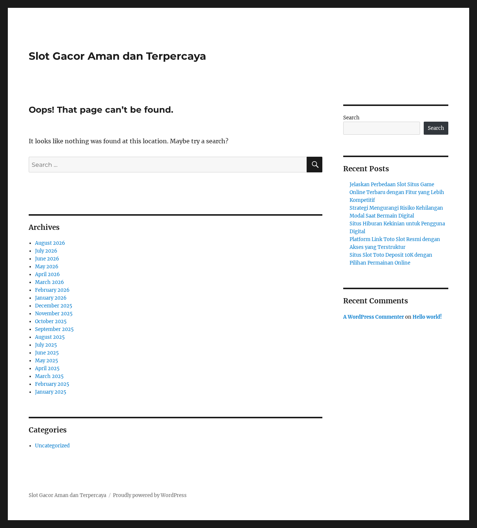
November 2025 (54, 313)
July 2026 (46, 251)
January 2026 (51, 298)
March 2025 (49, 376)
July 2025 (46, 345)
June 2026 (47, 259)
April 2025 (47, 368)
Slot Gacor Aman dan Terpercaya (117, 56)
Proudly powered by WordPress (150, 495)
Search (351, 118)
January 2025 (50, 392)
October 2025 (51, 321)
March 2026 (49, 282)
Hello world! (427, 317)
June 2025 (47, 353)
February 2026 (52, 290)
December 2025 (53, 306)
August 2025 (50, 337)
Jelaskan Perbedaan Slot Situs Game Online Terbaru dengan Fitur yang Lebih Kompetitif (397, 192)
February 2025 (52, 384)
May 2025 (46, 360)
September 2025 (54, 329)
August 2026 (50, 243)
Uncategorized (52, 446)
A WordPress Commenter (373, 317)
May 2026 (47, 266)
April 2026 (47, 274)
